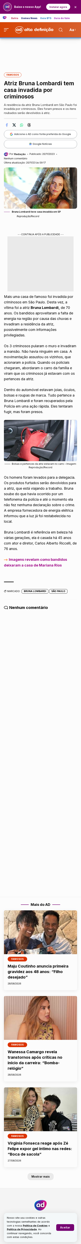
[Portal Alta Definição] (40, 1205)
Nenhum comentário (15, 158)
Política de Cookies (35, 1225)
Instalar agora (58, 6)
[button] (65, 1227)
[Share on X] (14, 125)
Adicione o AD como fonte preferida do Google (42, 134)
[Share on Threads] (29, 125)
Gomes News (29, 18)
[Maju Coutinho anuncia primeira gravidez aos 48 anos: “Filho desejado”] (40, 932)
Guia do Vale (62, 18)
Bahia (14, 18)
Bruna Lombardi (35, 591)
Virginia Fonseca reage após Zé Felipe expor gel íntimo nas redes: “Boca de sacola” (40, 1149)
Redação (20, 154)
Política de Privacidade (22, 1229)
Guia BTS (46, 18)
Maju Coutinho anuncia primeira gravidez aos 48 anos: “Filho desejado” (38, 972)
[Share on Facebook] (6, 125)
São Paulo (58, 591)
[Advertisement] (40, 52)
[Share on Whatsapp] (21, 125)
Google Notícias (42, 143)
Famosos (12, 74)
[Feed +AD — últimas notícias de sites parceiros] (6, 18)
